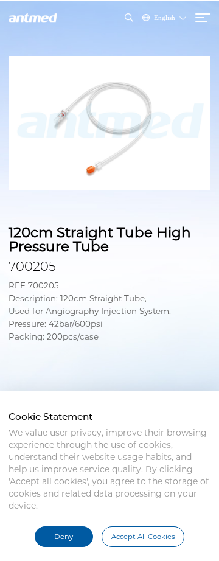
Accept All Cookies (143, 536)
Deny (63, 536)
